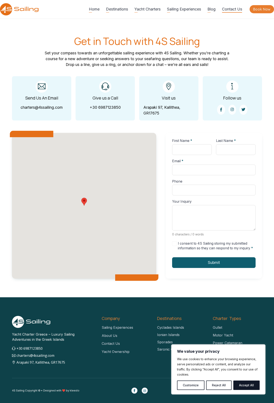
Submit (214, 262)
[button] (84, 202)
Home (94, 9)
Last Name (226, 141)
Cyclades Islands (170, 327)
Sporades (165, 342)
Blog (211, 9)
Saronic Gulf (167, 349)
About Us (109, 335)
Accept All (246, 385)
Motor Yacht (223, 335)
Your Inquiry (182, 201)
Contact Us (232, 9)
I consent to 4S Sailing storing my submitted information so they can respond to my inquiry (215, 245)
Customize (191, 385)
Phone (177, 181)
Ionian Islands (168, 335)
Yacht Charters (147, 9)
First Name (182, 141)
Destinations (117, 9)
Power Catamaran (227, 343)
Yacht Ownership (116, 351)
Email (177, 161)
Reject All (219, 385)
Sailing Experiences (184, 9)
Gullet (217, 327)
